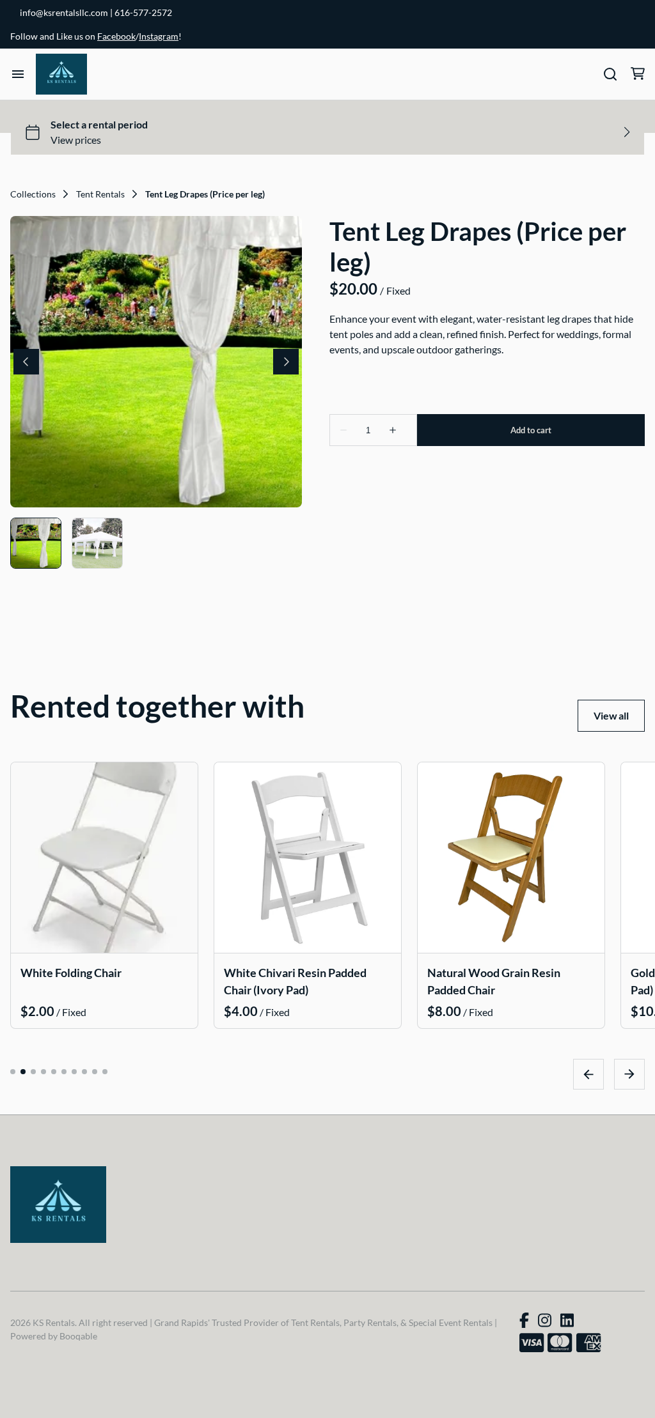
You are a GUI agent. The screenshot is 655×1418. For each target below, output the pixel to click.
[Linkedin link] (567, 1320)
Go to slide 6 (64, 1071)
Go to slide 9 (95, 1071)
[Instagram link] (544, 1320)
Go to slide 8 (84, 1071)
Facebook (116, 36)
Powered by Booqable (53, 1335)
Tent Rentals (100, 194)
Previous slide (588, 1073)
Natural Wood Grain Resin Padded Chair (493, 980)
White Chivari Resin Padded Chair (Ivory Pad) (295, 980)
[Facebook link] (524, 1320)
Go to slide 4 (43, 1071)
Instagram (158, 36)
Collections (33, 194)
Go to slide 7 (74, 1071)
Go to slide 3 (33, 1071)
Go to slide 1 (13, 1071)
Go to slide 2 (23, 1071)
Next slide (629, 1073)
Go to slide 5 (54, 1071)
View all (611, 715)
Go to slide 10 (105, 1071)
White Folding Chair (71, 972)
